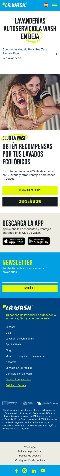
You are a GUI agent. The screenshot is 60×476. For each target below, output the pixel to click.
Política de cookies (30, 455)
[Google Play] (39, 241)
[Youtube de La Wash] (43, 470)
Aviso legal (30, 446)
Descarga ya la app (30, 190)
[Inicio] (14, 5)
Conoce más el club (30, 201)
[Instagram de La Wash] (24, 470)
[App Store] (13, 241)
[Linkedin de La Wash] (34, 470)
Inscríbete (30, 288)
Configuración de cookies (30, 460)
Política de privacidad (30, 451)
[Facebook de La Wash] (16, 470)
